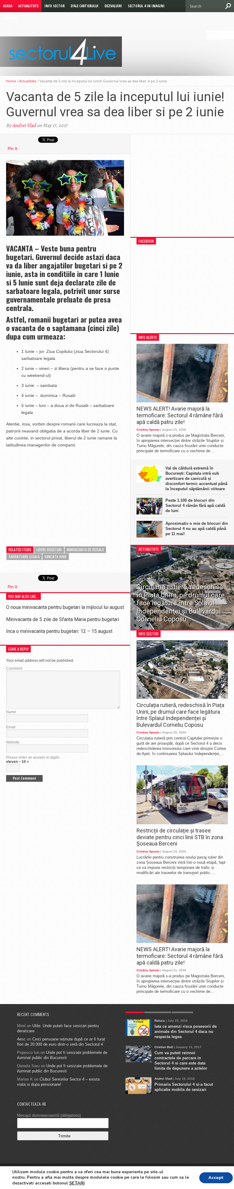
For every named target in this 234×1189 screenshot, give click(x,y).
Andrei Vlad (24, 125)
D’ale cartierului (84, 6)
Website (13, 742)
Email (11, 727)
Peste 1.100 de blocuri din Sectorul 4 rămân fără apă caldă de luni (195, 505)
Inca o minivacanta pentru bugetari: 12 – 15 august (59, 631)
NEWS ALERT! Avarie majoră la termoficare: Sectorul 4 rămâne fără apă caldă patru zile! (179, 415)
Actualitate (28, 6)
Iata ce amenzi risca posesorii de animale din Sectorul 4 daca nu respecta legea (185, 1031)
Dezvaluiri (113, 6)
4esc (21, 1039)
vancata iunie (55, 556)
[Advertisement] (52, 491)
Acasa (7, 6)
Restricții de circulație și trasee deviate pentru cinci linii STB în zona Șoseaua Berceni (179, 837)
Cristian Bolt (163, 1047)
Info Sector (54, 6)
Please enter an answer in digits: (33, 757)
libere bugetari (49, 549)
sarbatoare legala (24, 556)
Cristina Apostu (147, 429)
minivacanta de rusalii (85, 549)
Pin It (12, 148)
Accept (216, 1177)
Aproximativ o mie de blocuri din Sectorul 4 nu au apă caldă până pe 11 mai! (196, 528)
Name (11, 712)
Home (11, 81)
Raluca (159, 1020)
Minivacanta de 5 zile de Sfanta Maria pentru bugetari (62, 619)
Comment (14, 668)
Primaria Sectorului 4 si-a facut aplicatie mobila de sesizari (183, 1087)
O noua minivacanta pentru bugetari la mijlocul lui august (65, 607)
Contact (10, 18)
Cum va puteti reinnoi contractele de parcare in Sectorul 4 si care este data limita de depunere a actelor (180, 1061)
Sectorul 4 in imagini (146, 6)
